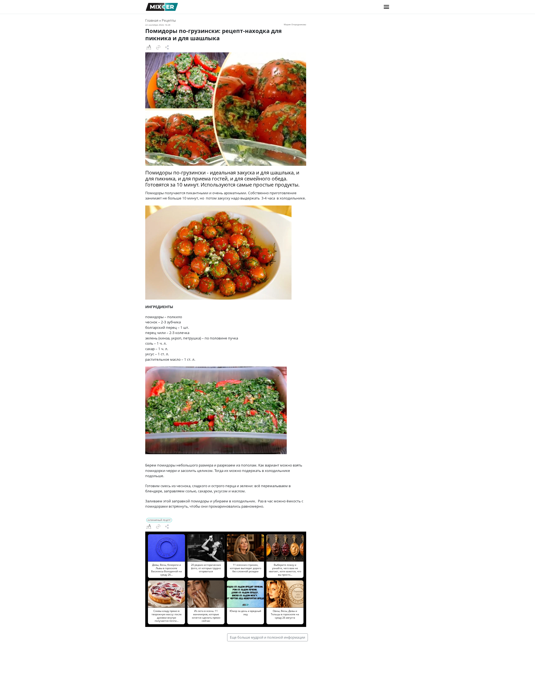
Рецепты (169, 20)
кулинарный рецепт (159, 520)
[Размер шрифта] (148, 47)
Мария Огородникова (295, 24)
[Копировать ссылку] (158, 47)
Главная (151, 20)
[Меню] (386, 7)
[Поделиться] (167, 47)
